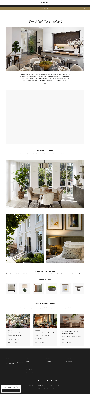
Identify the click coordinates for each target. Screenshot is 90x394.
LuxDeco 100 (44, 8)
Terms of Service (56, 388)
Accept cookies (11, 390)
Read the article (12, 342)
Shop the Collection (45, 279)
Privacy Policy (49, 388)
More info (18, 387)
